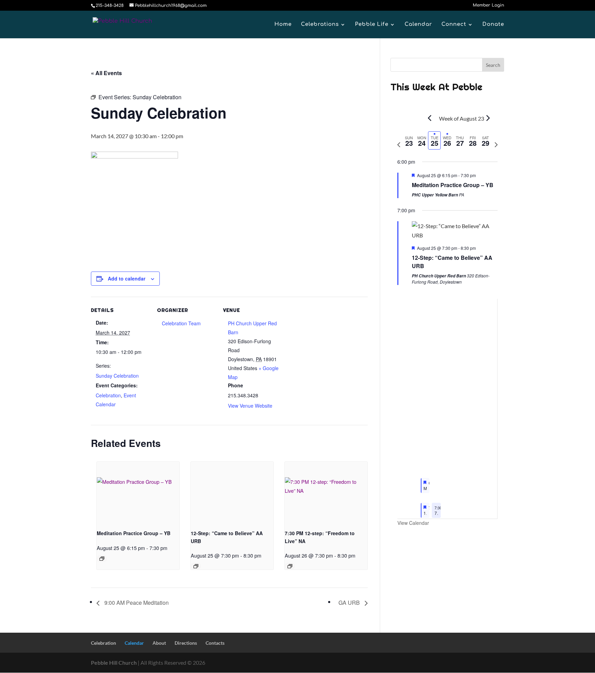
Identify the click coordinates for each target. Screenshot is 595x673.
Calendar (418, 24)
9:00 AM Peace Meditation (136, 602)
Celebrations (320, 24)
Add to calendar (126, 278)
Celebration (108, 395)
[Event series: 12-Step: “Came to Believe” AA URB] (196, 566)
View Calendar (413, 522)
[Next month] (488, 118)
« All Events (106, 73)
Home (283, 24)
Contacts (215, 643)
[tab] (409, 140)
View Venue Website (250, 405)
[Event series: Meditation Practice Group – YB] (102, 559)
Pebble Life (371, 24)
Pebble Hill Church (114, 662)
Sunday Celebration (117, 375)
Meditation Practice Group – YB (133, 533)
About (159, 643)
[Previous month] (430, 118)
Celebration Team (181, 323)
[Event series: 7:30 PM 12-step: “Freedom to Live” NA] (290, 566)
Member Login (488, 5)
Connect (453, 24)
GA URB (349, 602)
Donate (493, 24)
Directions (186, 643)
